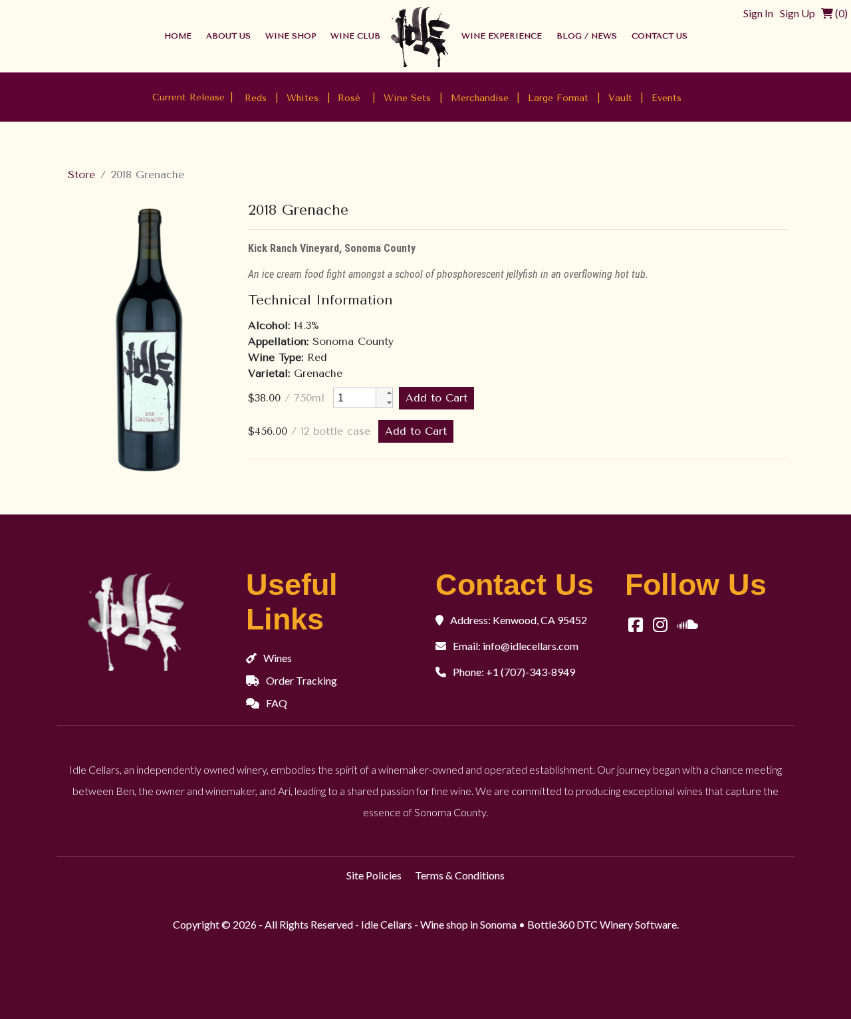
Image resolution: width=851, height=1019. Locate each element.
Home (177, 36)
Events (666, 98)
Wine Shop (290, 36)
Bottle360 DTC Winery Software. (603, 924)
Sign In (758, 13)
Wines (277, 657)
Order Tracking (301, 680)
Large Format (558, 98)
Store (81, 174)
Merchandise (480, 98)
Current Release (188, 96)
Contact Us (659, 36)
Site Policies (374, 875)
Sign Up (797, 13)
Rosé (351, 98)
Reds (256, 98)
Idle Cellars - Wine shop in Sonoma (439, 924)
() (840, 13)
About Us (228, 36)
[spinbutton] (354, 398)
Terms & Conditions (460, 875)
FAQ (276, 703)
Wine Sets (407, 98)
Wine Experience (501, 36)
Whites (302, 98)
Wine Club (355, 36)
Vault (620, 98)
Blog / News (586, 36)
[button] (384, 392)
